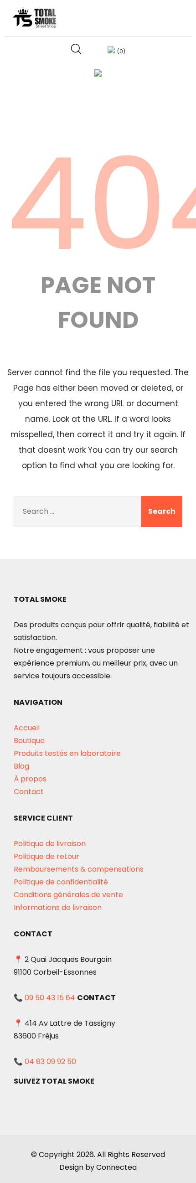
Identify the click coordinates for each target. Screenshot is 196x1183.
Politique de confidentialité (61, 882)
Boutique (29, 740)
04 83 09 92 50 (50, 1061)
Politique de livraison (50, 843)
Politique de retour (46, 856)
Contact (29, 791)
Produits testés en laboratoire (67, 753)
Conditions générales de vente (68, 894)
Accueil (27, 728)
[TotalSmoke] (35, 17)
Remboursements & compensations (79, 869)
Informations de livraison (58, 907)
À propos (30, 779)
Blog (21, 766)
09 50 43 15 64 (50, 997)
